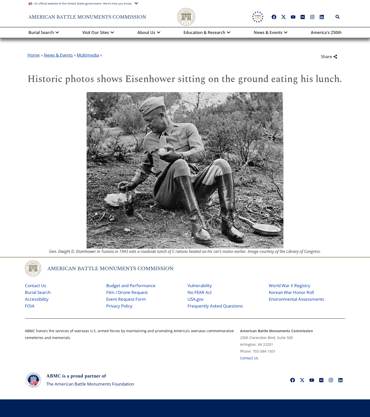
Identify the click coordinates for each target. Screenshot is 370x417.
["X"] (283, 17)
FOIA (29, 306)
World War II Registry (289, 285)
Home (33, 55)
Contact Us (35, 285)
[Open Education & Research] (229, 32)
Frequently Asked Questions (215, 306)
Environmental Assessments (296, 299)
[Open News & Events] (286, 32)
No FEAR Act (200, 292)
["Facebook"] (274, 17)
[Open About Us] (159, 32)
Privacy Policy (119, 306)
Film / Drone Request (127, 292)
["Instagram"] (312, 17)
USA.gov (195, 299)
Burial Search (38, 292)
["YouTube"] (293, 17)
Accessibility (37, 299)
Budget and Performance (131, 285)
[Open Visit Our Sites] (112, 32)
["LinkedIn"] (321, 17)
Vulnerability (200, 285)
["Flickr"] (302, 17)
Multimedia (88, 55)
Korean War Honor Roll (291, 292)
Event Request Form (126, 299)
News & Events (58, 55)
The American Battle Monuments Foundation (90, 384)
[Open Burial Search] (57, 32)
